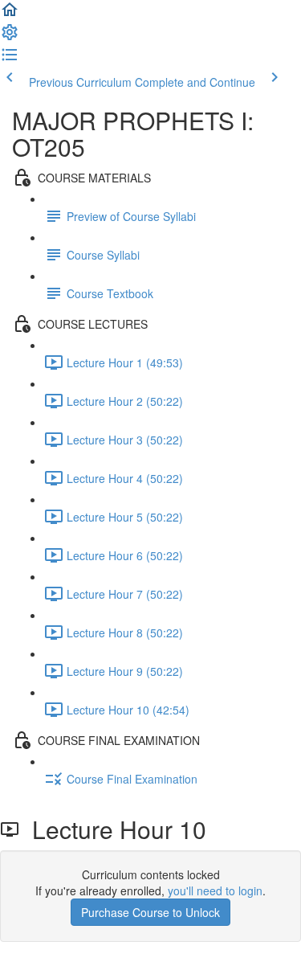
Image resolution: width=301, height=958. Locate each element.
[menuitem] (9, 37)
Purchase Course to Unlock (150, 912)
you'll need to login (215, 890)
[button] (9, 14)
